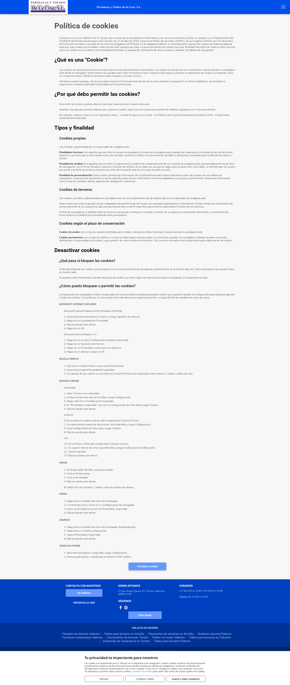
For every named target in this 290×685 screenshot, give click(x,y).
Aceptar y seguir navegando (186, 678)
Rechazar (104, 678)
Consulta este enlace (142, 671)
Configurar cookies (145, 678)
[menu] (283, 7)
